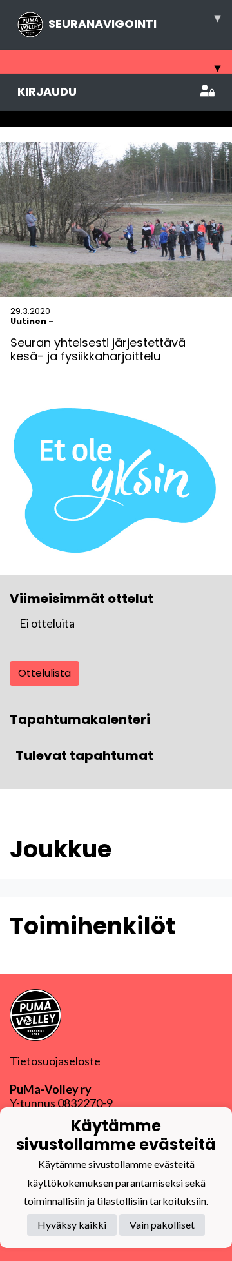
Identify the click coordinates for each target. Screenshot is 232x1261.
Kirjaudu (47, 91)
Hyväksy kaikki (71, 1224)
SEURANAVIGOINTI (134, 21)
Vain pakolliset (162, 1224)
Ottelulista (44, 673)
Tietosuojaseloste (55, 1061)
